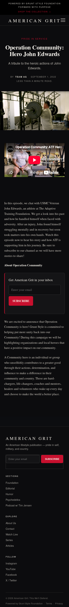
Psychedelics (13, 499)
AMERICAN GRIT (34, 20)
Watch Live (12, 534)
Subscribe (21, 301)
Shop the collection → (34, 11)
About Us (11, 523)
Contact (10, 528)
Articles (10, 545)
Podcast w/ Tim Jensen (19, 505)
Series (9, 540)
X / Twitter (11, 580)
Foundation (12, 482)
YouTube (11, 569)
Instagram (11, 563)
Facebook (11, 574)
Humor (9, 494)
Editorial (10, 488)
